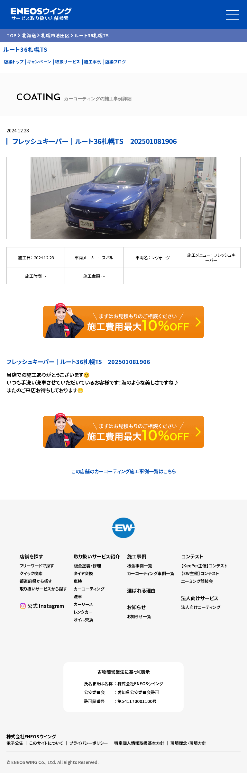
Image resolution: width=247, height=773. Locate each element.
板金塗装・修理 (87, 566)
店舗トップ (13, 61)
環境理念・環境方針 (188, 743)
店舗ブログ (115, 61)
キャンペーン (39, 61)
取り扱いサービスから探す (43, 589)
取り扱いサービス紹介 (97, 556)
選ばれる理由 (141, 590)
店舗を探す (31, 556)
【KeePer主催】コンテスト (204, 566)
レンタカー (83, 612)
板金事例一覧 (139, 566)
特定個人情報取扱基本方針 (139, 743)
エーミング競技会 (197, 581)
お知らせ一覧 (139, 616)
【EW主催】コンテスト (200, 573)
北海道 (29, 35)
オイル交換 (83, 620)
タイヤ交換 (83, 573)
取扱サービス (67, 61)
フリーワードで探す (37, 566)
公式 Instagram (45, 605)
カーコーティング (89, 589)
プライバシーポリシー (88, 743)
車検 (78, 581)
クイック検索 (31, 573)
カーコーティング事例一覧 (150, 573)
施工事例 (93, 61)
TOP (11, 35)
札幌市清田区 (55, 35)
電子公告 (14, 743)
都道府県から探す (36, 581)
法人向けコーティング (200, 607)
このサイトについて (46, 743)
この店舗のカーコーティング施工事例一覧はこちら (123, 471)
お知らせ (136, 607)
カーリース (83, 604)
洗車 (78, 596)
